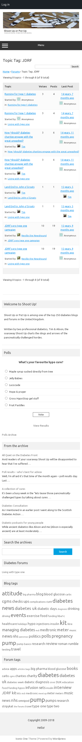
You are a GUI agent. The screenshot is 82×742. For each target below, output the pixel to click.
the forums (19, 706)
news (7, 636)
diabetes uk (26, 608)
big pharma (29, 594)
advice (5, 669)
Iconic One (22, 738)
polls (46, 635)
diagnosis (62, 609)
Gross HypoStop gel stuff (24, 398)
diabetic (29, 682)
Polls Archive (9, 434)
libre (69, 624)
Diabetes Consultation (15, 505)
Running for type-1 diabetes (20, 94)
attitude (12, 593)
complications (38, 601)
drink (52, 682)
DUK (59, 682)
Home (6, 71)
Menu (41, 45)
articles (21, 669)
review (51, 643)
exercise (33, 616)
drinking (73, 608)
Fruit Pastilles (17, 405)
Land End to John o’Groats (19, 187)
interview (62, 687)
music (72, 630)
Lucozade (14, 385)
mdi (37, 630)
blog (39, 594)
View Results (41, 425)
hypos (21, 688)
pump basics (24, 644)
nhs (16, 636)
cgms (7, 601)
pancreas (23, 637)
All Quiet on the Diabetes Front (20, 455)
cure (49, 601)
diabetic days (47, 608)
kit (63, 623)
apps (13, 668)
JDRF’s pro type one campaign (24, 240)
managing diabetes (18, 630)
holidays (22, 624)
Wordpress (59, 738)
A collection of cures (13, 488)
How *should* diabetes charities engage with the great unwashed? (19, 136)
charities (20, 676)
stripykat (7, 706)
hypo (32, 623)
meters (59, 693)
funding (52, 616)
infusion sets (35, 687)
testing (6, 649)
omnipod (23, 700)
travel (16, 649)
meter (63, 629)
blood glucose (54, 594)
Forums (15, 71)
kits (19, 693)
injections (43, 623)
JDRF (6, 693)
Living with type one (19, 124)
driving (6, 616)
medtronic (48, 630)
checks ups (20, 601)
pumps (51, 700)
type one (39, 706)
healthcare (9, 623)
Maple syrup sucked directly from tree (31, 371)
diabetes (48, 675)
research (38, 644)
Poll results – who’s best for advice (22, 472)
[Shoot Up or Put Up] (41, 32)
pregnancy (62, 635)
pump (9, 643)
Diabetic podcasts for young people (22, 522)
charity (32, 676)
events (18, 615)
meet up (42, 693)
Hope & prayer (17, 391)
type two (53, 706)
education (68, 682)
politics (35, 636)
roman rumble (68, 644)
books (72, 668)
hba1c (61, 616)
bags (27, 669)
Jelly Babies (15, 378)
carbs (68, 594)
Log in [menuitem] (6, 4)
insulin (54, 623)
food (43, 616)
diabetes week (15, 682)
